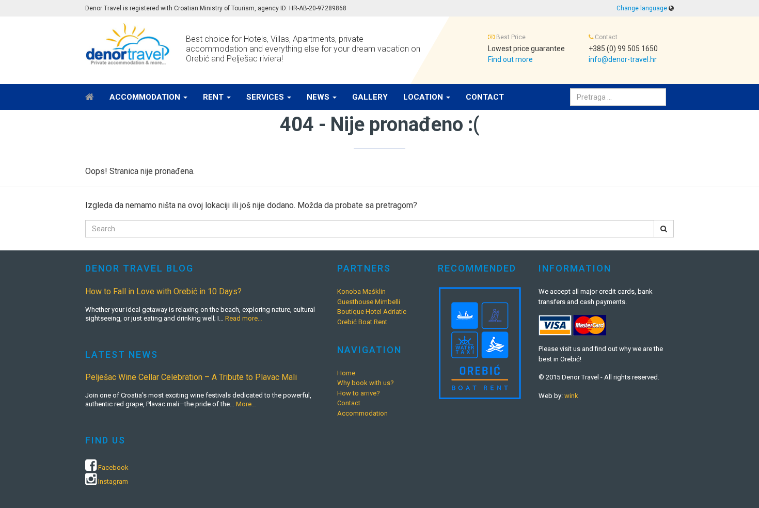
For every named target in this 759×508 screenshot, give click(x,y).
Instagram (113, 481)
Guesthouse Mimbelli (368, 302)
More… (246, 404)
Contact (485, 97)
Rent (214, 97)
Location (424, 97)
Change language (641, 8)
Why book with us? (365, 383)
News (319, 97)
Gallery (370, 97)
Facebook (113, 467)
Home (346, 373)
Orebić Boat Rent (362, 322)
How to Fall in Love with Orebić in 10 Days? (163, 291)
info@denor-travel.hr (623, 59)
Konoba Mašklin (361, 291)
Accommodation (145, 97)
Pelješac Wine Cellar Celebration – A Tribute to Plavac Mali (191, 377)
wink (571, 396)
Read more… (243, 318)
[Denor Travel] (127, 43)
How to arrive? (358, 393)
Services (266, 97)
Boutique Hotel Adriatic (371, 311)
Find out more (510, 59)
